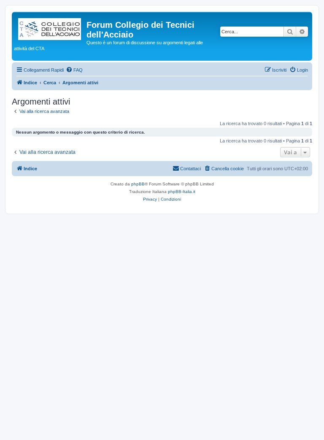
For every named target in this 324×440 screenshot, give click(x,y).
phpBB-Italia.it (181, 191)
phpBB (138, 184)
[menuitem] (74, 70)
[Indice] (50, 27)
